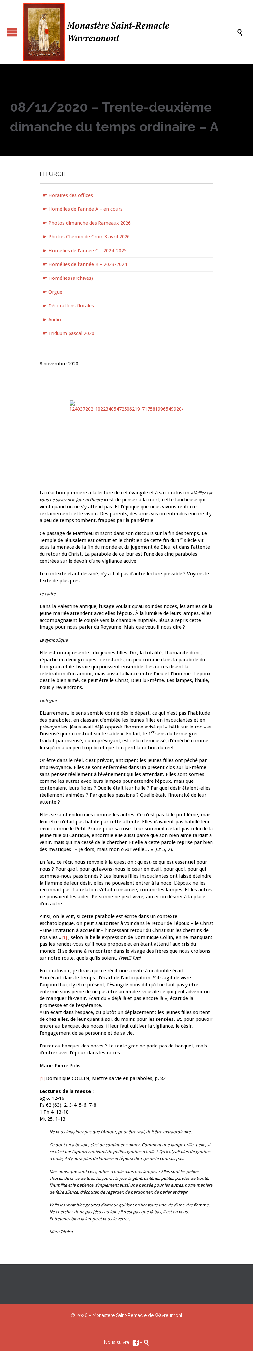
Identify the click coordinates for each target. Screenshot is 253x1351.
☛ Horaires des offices (68, 195)
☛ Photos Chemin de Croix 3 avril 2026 (86, 237)
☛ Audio (52, 320)
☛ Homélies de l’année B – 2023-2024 (85, 264)
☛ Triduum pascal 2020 (68, 333)
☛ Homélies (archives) (68, 278)
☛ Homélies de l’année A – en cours (83, 209)
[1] (64, 937)
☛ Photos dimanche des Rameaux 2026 (87, 223)
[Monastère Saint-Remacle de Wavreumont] (130, 32)
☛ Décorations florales (68, 306)
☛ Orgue (52, 292)
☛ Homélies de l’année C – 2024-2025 (84, 250)
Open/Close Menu (12, 32)
